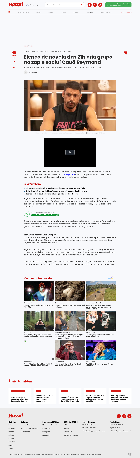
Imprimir (125, 54)
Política (11, 435)
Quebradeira (25, 432)
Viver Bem (12, 442)
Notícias (12, 422)
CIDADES (50, 12)
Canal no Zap (47, 428)
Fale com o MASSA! (50, 422)
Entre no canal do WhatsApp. (45, 215)
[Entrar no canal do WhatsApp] (27, 214)
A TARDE (66, 428)
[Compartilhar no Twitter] (14, 65)
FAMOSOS (76, 12)
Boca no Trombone (28, 425)
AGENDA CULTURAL (105, 12)
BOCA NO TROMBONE (125, 12)
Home (26, 46)
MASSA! (66, 425)
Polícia (11, 425)
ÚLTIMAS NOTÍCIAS (23, 12)
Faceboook (46, 435)
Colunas (24, 422)
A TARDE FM (68, 432)
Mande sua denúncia (49, 425)
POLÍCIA (38, 12)
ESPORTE (63, 12)
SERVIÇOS (90, 12)
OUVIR (14, 55)
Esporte (11, 432)
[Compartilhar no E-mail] (14, 67)
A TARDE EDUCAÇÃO (71, 435)
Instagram (46, 432)
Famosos (32, 46)
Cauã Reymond (67, 174)
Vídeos (11, 449)
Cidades (11, 438)
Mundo (11, 445)
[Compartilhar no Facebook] (14, 62)
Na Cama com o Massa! (29, 428)
